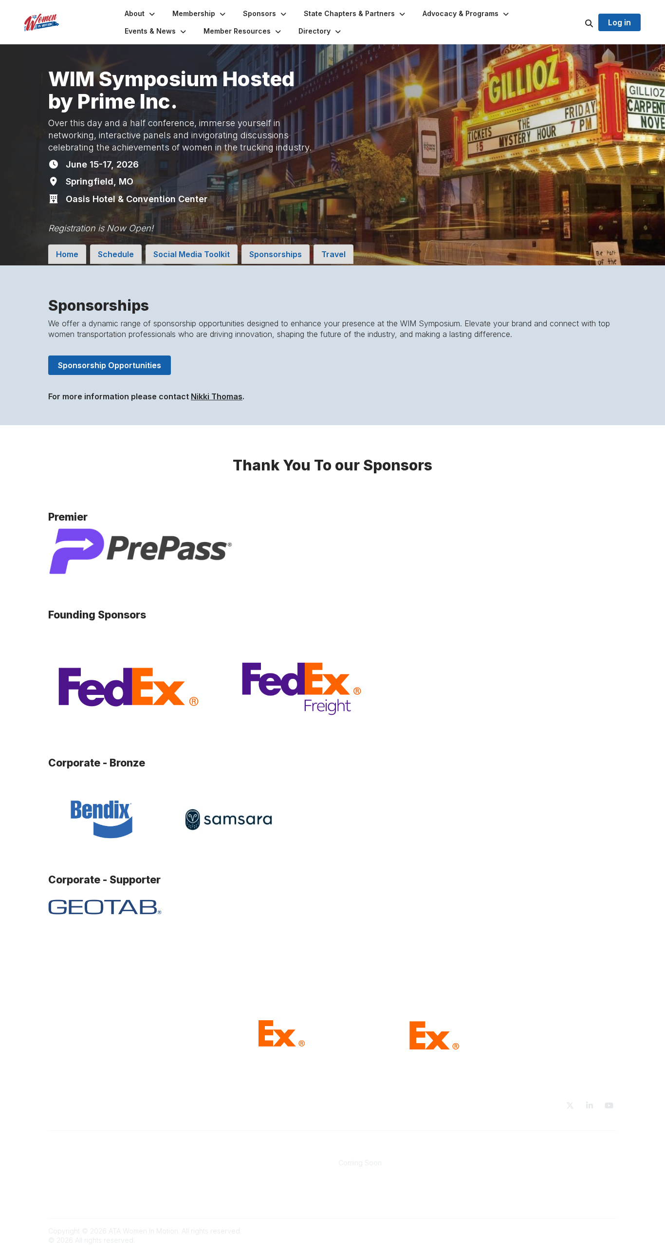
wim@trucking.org (78, 1163)
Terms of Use (503, 1163)
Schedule (116, 254)
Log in (619, 22)
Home (67, 254)
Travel (333, 254)
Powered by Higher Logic (575, 1231)
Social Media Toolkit (191, 254)
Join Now (209, 1163)
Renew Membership (226, 1172)
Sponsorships (275, 254)
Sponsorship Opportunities (109, 365)
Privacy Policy (505, 1172)
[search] (577, 22)
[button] (141, 13)
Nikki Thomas (216, 396)
